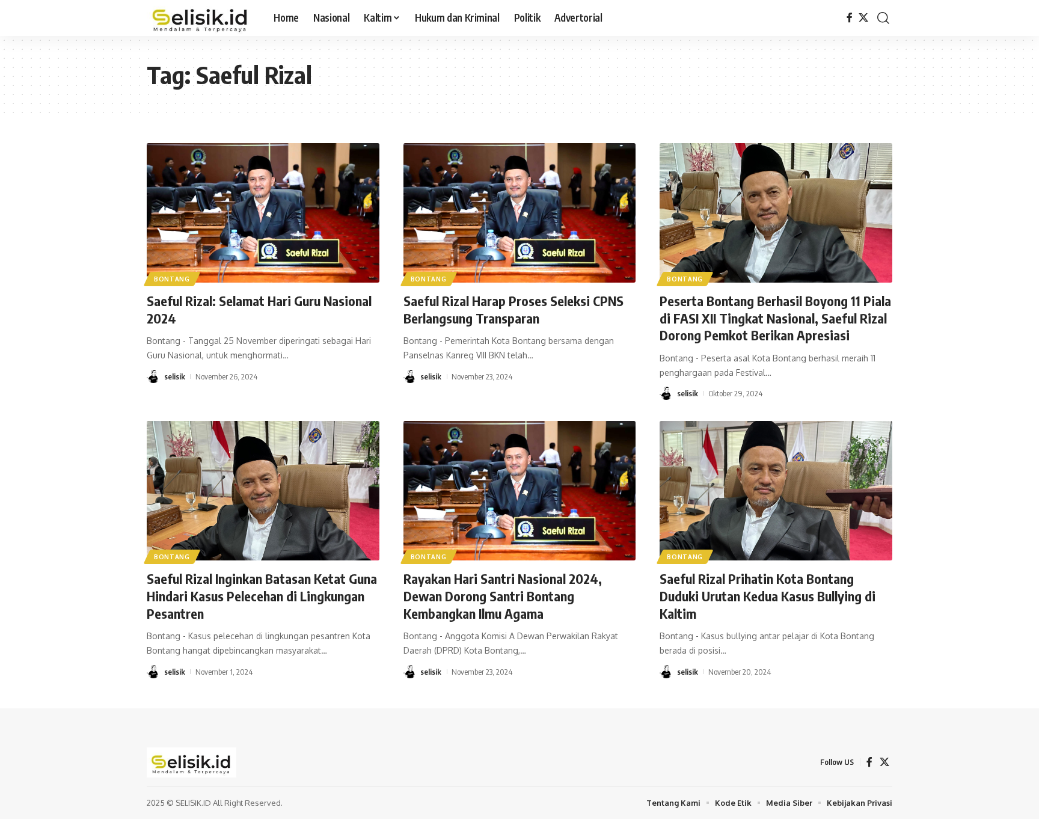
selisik (174, 376)
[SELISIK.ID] (200, 18)
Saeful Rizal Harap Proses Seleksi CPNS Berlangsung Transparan (513, 309)
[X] (863, 18)
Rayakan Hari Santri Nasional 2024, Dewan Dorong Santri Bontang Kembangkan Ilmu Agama (502, 595)
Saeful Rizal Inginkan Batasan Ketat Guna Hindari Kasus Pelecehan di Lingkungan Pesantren (262, 595)
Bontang (172, 279)
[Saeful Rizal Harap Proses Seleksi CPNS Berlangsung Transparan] (519, 213)
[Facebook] (850, 18)
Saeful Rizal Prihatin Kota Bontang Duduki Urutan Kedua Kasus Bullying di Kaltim (767, 595)
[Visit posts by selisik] (153, 376)
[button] (883, 18)
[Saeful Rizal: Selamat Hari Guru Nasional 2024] (263, 213)
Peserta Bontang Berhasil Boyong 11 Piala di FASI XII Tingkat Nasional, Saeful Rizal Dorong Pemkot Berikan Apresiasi (775, 317)
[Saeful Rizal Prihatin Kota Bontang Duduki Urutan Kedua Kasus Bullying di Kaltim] (776, 490)
